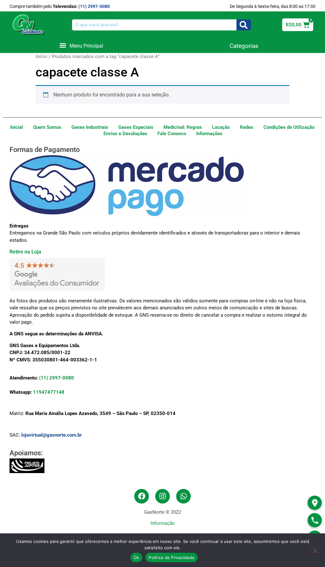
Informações (209, 133)
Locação (221, 127)
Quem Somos (47, 127)
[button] (81, 45)
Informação (162, 523)
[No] (314, 550)
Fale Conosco (171, 133)
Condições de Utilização (289, 127)
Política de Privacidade (172, 557)
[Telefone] (315, 520)
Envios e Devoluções (125, 133)
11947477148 (48, 392)
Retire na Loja (25, 252)
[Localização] (315, 503)
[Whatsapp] (183, 496)
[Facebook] (141, 496)
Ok (136, 557)
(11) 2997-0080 (94, 6)
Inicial (16, 127)
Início (41, 56)
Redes (246, 127)
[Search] (243, 24)
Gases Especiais (135, 127)
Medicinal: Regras (182, 127)
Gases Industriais (89, 127)
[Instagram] (162, 496)
